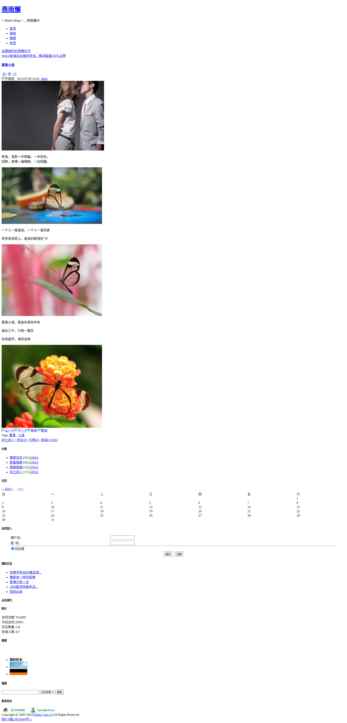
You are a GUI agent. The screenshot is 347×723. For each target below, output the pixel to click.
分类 (4, 448)
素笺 (12, 435)
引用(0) (34, 440)
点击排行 (7, 600)
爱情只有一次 (19, 582)
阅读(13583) (49, 440)
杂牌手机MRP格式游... (25, 572)
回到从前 (16, 591)
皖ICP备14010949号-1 (17, 719)
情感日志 (16, 457)
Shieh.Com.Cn (43, 714)
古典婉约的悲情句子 (16, 51)
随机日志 (7, 563)
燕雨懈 (11, 9)
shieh (44, 78)
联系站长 (7, 701)
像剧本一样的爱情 (22, 577)
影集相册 (16, 462)
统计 (4, 608)
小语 (21, 435)
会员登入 (7, 528)
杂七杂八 (8, 440)
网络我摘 (16, 467)
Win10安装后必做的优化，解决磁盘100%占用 (34, 56)
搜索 (4, 683)
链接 (4, 640)
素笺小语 (8, 65)
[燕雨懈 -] (18, 664)
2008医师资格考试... (24, 587)
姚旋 (13, 675)
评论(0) (22, 440)
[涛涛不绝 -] (18, 671)
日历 (4, 480)
